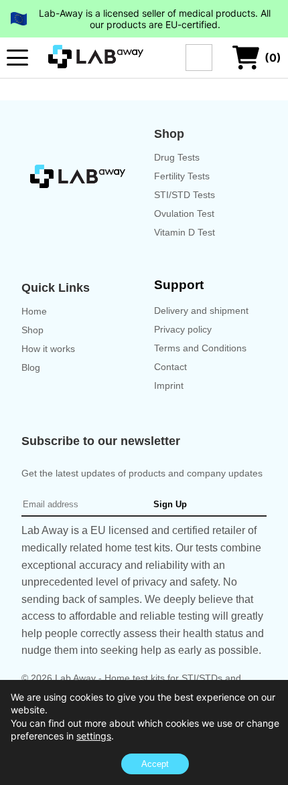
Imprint (169, 385)
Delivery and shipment (201, 310)
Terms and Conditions (200, 348)
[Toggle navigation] (17, 58)
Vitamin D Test (184, 232)
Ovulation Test (184, 213)
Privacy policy (183, 329)
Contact (170, 366)
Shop (32, 330)
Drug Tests (177, 157)
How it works (48, 348)
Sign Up (170, 504)
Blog (30, 367)
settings (93, 736)
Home (34, 311)
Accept (155, 764)
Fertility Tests (182, 176)
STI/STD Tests (184, 194)
